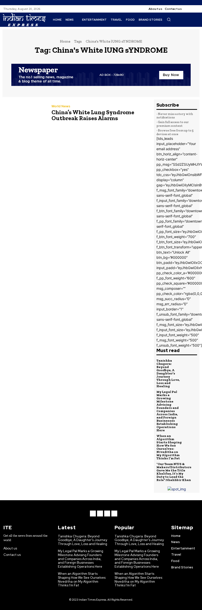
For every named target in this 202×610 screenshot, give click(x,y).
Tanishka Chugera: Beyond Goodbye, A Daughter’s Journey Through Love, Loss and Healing (168, 373)
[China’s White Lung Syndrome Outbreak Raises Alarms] (24, 113)
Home (65, 41)
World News (60, 106)
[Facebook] (190, 9)
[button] (169, 19)
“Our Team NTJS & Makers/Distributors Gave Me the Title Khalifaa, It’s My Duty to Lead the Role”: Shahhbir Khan (173, 472)
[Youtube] (114, 513)
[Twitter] (107, 513)
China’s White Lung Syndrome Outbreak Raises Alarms (92, 115)
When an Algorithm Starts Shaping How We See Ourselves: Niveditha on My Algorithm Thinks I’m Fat (169, 447)
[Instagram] (196, 9)
